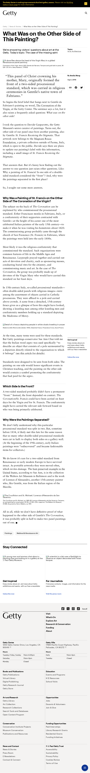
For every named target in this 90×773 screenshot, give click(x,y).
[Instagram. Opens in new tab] (73, 608)
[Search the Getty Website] (86, 13)
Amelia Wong (75, 75)
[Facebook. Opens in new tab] (63, 608)
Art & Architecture (74, 51)
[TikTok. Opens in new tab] (78, 608)
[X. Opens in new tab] (68, 608)
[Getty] (10, 13)
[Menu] (85, 768)
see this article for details (30, 353)
